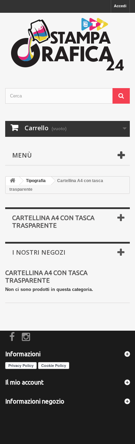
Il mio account (24, 382)
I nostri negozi (38, 252)
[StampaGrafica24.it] (67, 44)
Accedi (120, 6)
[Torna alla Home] (12, 181)
